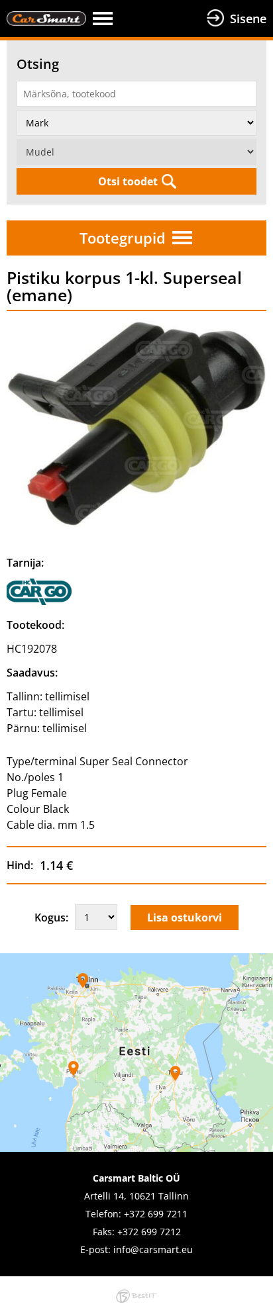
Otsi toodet (128, 181)
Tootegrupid (123, 238)
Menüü (146, 18)
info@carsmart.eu (153, 1249)
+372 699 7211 (156, 1213)
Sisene (248, 18)
